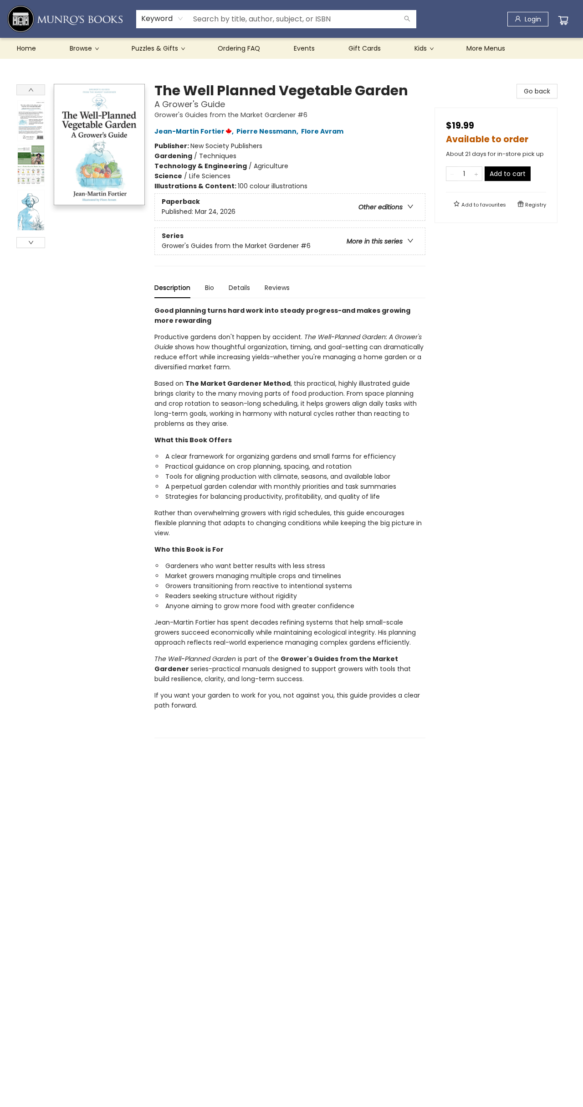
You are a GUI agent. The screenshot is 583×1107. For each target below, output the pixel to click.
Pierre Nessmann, (268, 131)
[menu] (291, 48)
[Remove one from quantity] (452, 174)
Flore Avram (322, 131)
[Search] (407, 19)
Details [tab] (239, 287)
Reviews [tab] (277, 287)
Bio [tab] (209, 287)
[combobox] (162, 18)
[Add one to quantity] (476, 174)
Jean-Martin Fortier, (194, 131)
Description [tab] (172, 287)
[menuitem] (26, 48)
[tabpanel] (289, 521)
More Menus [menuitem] (485, 48)
